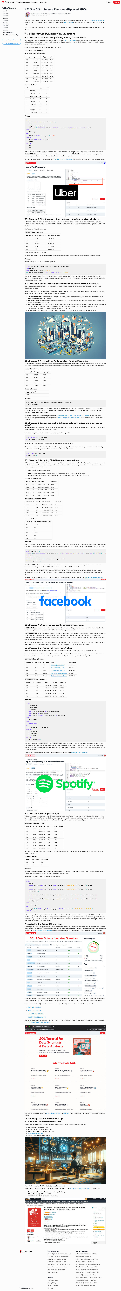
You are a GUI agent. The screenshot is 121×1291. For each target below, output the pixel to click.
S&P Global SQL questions (36, 1014)
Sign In (116, 2)
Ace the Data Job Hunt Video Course (58, 1264)
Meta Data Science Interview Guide (86, 1267)
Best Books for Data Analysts (56, 1269)
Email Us (50, 1288)
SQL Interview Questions (83, 1256)
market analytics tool (98, 20)
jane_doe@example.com (57, 667)
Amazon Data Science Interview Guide (87, 1272)
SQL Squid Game (52, 1272)
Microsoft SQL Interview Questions (86, 1283)
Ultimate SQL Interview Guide (56, 1262)
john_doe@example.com (57, 665)
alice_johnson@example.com (59, 673)
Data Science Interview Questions (86, 1254)
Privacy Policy (51, 1283)
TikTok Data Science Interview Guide (87, 1269)
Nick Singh (36, 13)
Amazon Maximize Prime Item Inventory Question (73, 416)
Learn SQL (44, 2)
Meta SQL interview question (94, 577)
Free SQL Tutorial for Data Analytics (58, 1256)
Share (110, 2)
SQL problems (68, 22)
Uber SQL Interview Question (63, 159)
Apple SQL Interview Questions (85, 1285)
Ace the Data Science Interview (79, 1188)
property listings (70, 40)
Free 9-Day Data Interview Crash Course (59, 1254)
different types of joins (53, 1113)
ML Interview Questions (35, 1133)
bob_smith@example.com (58, 670)
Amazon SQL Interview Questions (86, 1275)
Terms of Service (52, 1285)
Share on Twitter (12, 40)
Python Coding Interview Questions (87, 1259)
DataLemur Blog (52, 1280)
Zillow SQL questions (34, 1007)
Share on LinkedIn (13, 43)
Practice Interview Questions (27, 2)
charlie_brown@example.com (59, 676)
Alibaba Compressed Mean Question (69, 418)
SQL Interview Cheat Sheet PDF (57, 1259)
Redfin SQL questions (34, 1010)
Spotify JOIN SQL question (79, 752)
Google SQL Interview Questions (86, 1280)
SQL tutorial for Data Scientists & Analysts (40, 1022)
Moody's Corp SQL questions (37, 1017)
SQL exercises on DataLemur (43, 931)
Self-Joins (66, 1113)
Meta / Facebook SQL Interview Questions (89, 1277)
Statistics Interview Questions (85, 1262)
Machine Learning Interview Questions (88, 1264)
